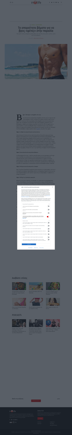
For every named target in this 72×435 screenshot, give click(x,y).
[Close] (53, 187)
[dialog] (36, 217)
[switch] (48, 206)
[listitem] (36, 204)
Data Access (36, 247)
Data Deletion (30, 247)
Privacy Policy (41, 247)
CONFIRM (29, 244)
